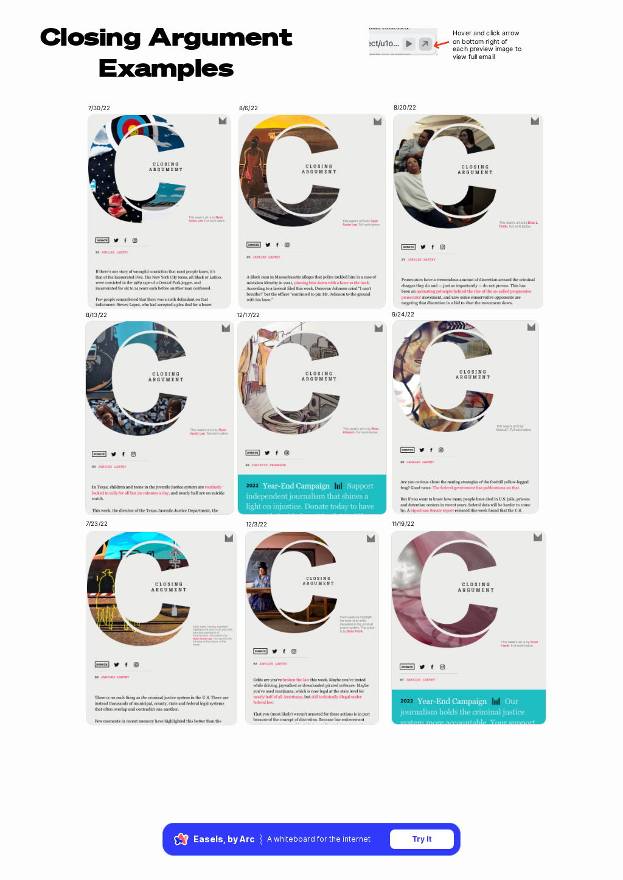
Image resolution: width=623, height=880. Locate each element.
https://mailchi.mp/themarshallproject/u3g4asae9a (468, 293)
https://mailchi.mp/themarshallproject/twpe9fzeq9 (310, 710)
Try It (422, 838)
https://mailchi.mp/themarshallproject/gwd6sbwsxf (310, 500)
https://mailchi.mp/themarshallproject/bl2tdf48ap (159, 500)
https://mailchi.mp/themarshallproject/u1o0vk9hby (158, 294)
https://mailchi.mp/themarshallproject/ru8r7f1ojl (465, 499)
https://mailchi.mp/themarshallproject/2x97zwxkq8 (467, 710)
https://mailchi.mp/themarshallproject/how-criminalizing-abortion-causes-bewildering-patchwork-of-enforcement (160, 710)
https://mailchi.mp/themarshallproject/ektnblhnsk (312, 294)
